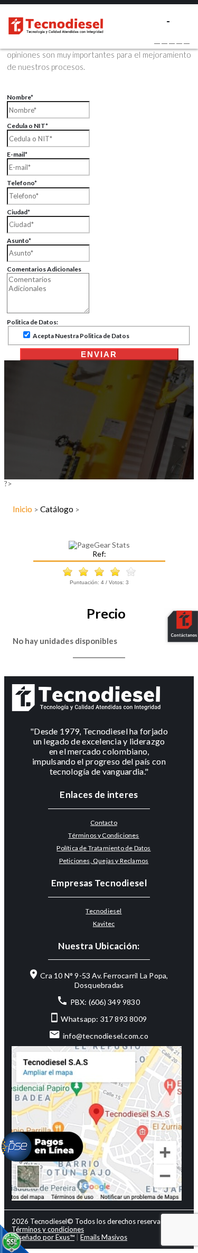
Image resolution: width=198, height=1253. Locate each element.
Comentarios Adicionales (44, 269)
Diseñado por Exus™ (43, 1237)
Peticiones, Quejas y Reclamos (104, 861)
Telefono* (22, 183)
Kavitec (104, 924)
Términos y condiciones (48, 1229)
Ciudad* (18, 212)
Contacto (103, 823)
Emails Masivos (103, 1237)
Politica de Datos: (32, 322)
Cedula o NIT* (27, 126)
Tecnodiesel (103, 911)
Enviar (99, 354)
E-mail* (17, 154)
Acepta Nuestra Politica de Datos (80, 336)
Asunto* (19, 240)
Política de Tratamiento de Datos (103, 848)
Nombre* (20, 97)
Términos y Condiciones (103, 835)
